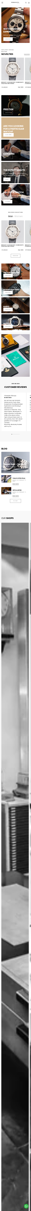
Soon (6, 179)
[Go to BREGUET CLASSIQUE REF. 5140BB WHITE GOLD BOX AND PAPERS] (12, 69)
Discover (8, 39)
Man (10, 216)
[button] (2, 3)
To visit (15, 500)
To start (7, 201)
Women (18, 216)
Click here (8, 134)
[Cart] (29, 2)
